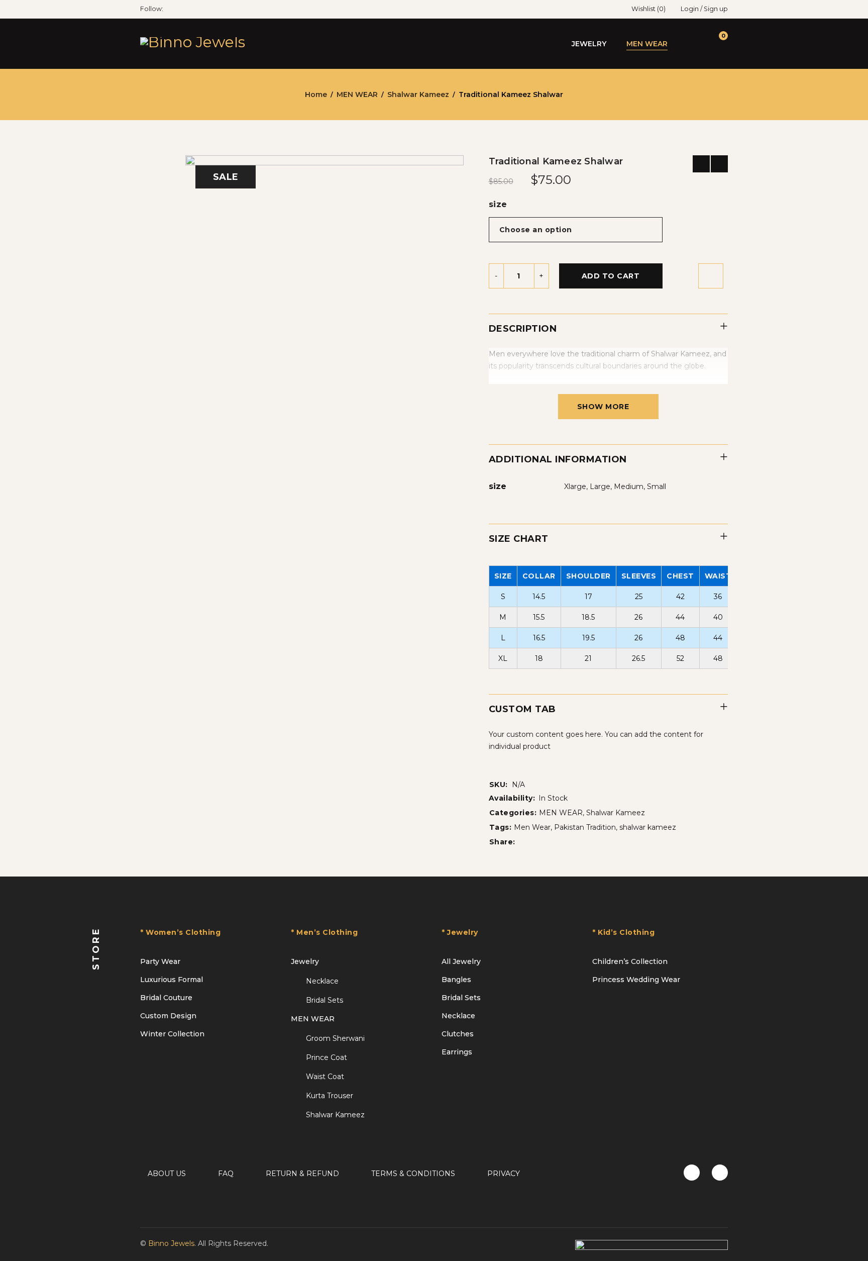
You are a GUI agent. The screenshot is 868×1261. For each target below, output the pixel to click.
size (498, 204)
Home (316, 94)
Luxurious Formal (171, 979)
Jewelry (305, 961)
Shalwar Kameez (418, 94)
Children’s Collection (630, 961)
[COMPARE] (710, 275)
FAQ (226, 1173)
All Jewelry (461, 961)
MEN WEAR (357, 94)
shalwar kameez (647, 827)
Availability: (512, 798)
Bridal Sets (324, 1000)
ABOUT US (167, 1173)
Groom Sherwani (335, 1038)
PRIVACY (503, 1173)
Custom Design (168, 1015)
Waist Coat (325, 1076)
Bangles (456, 979)
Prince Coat (326, 1057)
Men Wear (532, 827)
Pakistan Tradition (585, 827)
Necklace (322, 981)
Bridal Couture (166, 997)
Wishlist (648, 9)
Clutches (458, 1033)
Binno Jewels (171, 1243)
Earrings (457, 1051)
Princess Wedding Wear (636, 979)
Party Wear (160, 961)
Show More (603, 406)
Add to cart (611, 275)
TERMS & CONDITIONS (413, 1173)
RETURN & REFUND (302, 1173)
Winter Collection (172, 1033)
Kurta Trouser (329, 1095)
